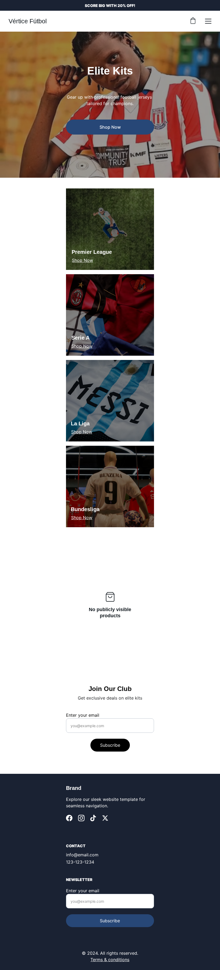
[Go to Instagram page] (81, 818)
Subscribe (110, 745)
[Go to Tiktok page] (93, 818)
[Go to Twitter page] (105, 818)
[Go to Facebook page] (69, 818)
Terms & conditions (109, 959)
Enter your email (82, 715)
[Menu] (208, 21)
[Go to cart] (192, 21)
